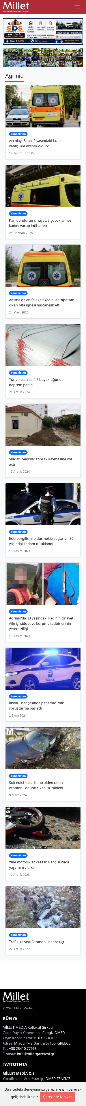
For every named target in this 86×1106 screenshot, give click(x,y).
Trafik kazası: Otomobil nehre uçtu (38, 941)
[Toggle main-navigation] (77, 7)
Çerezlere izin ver (57, 1096)
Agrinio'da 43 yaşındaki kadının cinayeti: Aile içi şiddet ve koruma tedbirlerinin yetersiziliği (42, 623)
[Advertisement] (43, 974)
